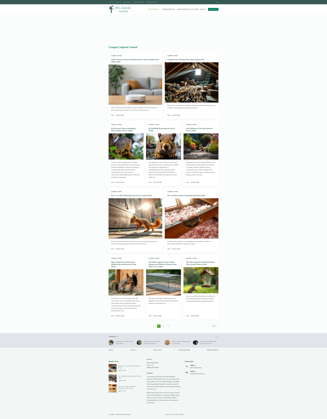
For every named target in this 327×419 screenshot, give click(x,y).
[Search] (217, 2)
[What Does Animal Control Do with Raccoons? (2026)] (139, 342)
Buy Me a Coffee (213, 9)
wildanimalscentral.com (197, 374)
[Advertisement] (163, 32)
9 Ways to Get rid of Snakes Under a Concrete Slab (181, 342)
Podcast (202, 9)
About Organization (153, 363)
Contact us (150, 365)
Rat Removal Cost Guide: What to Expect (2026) (124, 342)
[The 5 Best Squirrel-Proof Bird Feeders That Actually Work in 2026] (201, 280)
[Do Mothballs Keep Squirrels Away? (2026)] (163, 146)
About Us (111, 2)
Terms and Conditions (151, 2)
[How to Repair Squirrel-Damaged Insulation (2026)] (191, 218)
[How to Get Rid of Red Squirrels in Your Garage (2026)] (135, 218)
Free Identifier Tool (168, 9)
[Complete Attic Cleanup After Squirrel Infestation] (191, 82)
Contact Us (118, 2)
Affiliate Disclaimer (138, 2)
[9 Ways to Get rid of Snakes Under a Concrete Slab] (167, 342)
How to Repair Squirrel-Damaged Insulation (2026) (186, 195)
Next (213, 326)
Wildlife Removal (153, 9)
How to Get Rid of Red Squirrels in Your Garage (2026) (131, 195)
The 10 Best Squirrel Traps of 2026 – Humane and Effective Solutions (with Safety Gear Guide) (163, 264)
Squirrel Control (116, 55)
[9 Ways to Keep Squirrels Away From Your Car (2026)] (195, 342)
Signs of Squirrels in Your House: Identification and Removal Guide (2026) (123, 264)
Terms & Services (170, 414)
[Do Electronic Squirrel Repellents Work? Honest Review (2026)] (126, 146)
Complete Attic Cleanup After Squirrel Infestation (185, 59)
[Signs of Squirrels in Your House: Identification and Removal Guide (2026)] (126, 282)
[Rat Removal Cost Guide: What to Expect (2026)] (111, 342)
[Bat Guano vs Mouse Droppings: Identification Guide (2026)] (113, 388)
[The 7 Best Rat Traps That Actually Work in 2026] (113, 378)
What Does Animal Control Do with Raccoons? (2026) (151, 342)
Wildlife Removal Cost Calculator (187, 9)
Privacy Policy (127, 2)
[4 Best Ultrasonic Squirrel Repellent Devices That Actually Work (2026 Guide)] (135, 85)
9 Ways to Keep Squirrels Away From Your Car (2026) (208, 342)
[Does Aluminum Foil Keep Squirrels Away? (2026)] (201, 146)
